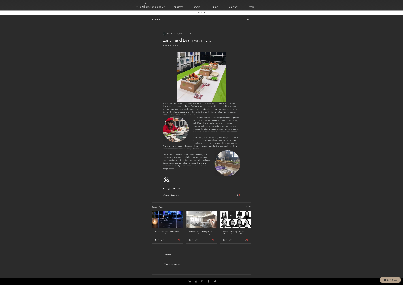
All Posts (156, 19)
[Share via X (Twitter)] (169, 189)
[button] (178, 7)
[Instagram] (196, 281)
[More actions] (239, 34)
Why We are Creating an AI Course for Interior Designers (201, 232)
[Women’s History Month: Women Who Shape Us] (235, 219)
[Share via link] (179, 189)
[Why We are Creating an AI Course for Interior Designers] (201, 219)
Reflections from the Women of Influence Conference (167, 232)
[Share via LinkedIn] (174, 189)
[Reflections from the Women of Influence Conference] (167, 219)
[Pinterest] (202, 281)
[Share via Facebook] (164, 189)
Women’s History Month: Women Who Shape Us (233, 232)
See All (248, 207)
